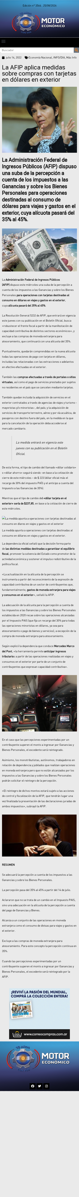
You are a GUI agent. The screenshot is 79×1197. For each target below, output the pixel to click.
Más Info (71, 57)
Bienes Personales (40, 880)
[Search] (76, 50)
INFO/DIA (59, 57)
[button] (3, 41)
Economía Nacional (40, 57)
